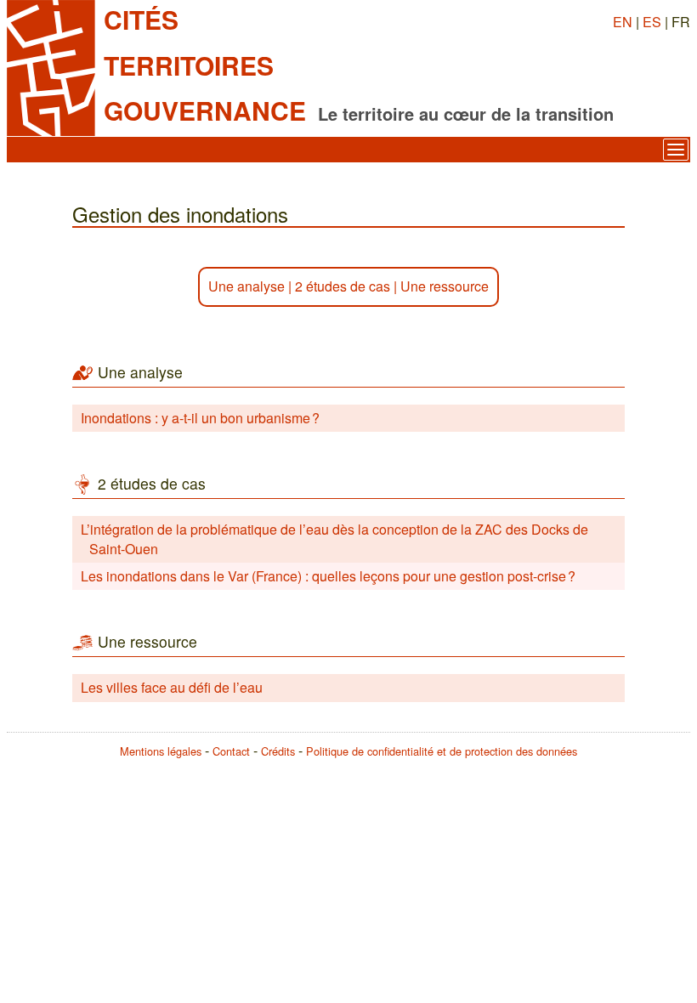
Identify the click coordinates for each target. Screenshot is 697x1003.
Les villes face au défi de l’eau (172, 687)
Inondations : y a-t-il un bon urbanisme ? (200, 418)
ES (652, 21)
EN (622, 21)
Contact (231, 751)
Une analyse (246, 286)
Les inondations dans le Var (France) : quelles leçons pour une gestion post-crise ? (328, 576)
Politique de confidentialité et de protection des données (441, 751)
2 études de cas (342, 286)
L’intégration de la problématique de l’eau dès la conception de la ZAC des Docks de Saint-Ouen (334, 538)
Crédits (278, 751)
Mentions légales (160, 751)
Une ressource (444, 286)
